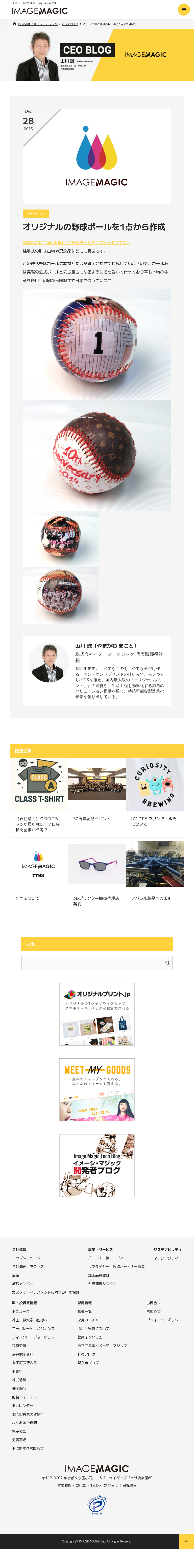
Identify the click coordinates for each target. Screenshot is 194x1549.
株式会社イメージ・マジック (38, 23)
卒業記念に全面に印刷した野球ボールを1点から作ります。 (76, 242)
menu (184, 10)
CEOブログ (70, 23)
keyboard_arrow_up (186, 1541)
